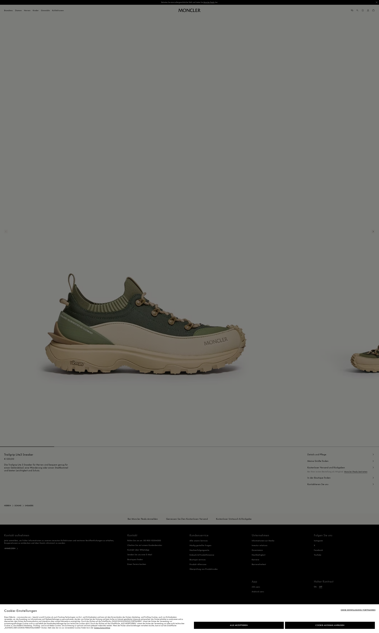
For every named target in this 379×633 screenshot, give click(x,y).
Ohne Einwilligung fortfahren (358, 610)
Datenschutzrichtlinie (102, 628)
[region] (189, 618)
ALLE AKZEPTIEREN (239, 625)
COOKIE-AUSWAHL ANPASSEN (329, 625)
